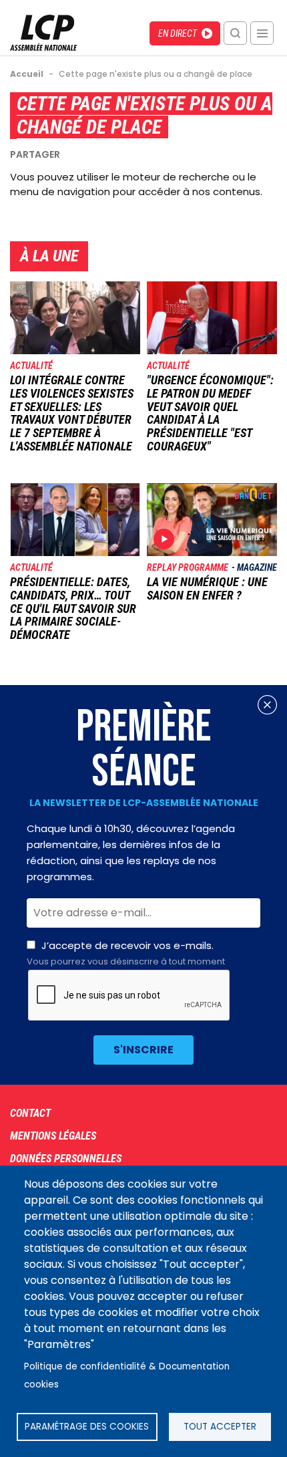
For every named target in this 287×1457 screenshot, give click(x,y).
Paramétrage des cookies (87, 1426)
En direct (177, 33)
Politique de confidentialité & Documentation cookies (127, 1375)
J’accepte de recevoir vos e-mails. (126, 953)
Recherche (235, 33)
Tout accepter (220, 1426)
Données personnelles (65, 1158)
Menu (262, 33)
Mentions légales (53, 1136)
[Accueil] (43, 47)
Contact (30, 1113)
